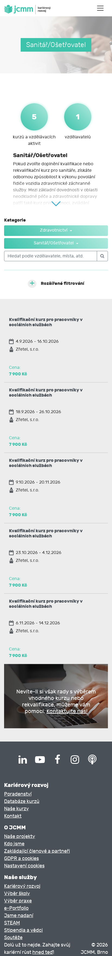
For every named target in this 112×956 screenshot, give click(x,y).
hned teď (42, 952)
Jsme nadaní (18, 915)
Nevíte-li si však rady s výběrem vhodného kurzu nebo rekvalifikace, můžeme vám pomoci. (56, 701)
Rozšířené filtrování (62, 283)
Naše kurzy (16, 809)
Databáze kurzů (21, 801)
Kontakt (12, 816)
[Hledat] (102, 256)
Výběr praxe (18, 901)
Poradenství (18, 794)
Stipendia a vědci (23, 930)
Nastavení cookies (24, 866)
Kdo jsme (14, 844)
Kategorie (15, 220)
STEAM (12, 923)
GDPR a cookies (21, 858)
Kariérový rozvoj (22, 886)
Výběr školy (17, 893)
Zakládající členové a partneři (37, 851)
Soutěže (13, 938)
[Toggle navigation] (100, 8)
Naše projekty (19, 836)
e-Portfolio (16, 908)
